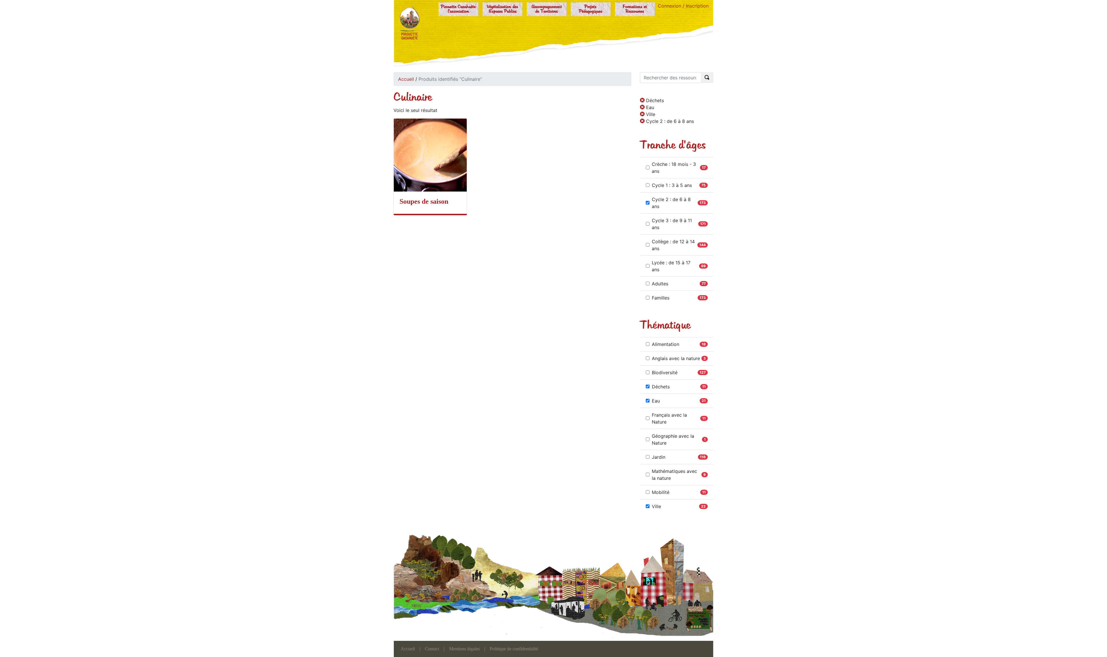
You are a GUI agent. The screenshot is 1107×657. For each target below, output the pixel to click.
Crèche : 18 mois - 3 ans (674, 167)
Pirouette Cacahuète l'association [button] (458, 9)
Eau (656, 401)
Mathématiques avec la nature (674, 474)
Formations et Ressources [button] (635, 9)
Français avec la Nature (669, 418)
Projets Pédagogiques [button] (590, 9)
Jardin (658, 457)
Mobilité (660, 492)
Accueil (406, 79)
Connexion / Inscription (683, 6)
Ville (656, 506)
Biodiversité (664, 372)
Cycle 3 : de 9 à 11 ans (672, 224)
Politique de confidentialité (514, 648)
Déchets (661, 387)
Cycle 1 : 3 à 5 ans (672, 185)
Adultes (660, 284)
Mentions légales (464, 648)
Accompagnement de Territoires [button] (547, 9)
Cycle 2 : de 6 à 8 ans (671, 202)
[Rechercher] (707, 77)
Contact (432, 648)
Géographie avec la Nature (673, 439)
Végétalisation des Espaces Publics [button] (502, 9)
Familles (660, 298)
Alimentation (665, 344)
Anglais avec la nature (676, 358)
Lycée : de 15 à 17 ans (671, 266)
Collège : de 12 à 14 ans (673, 245)
